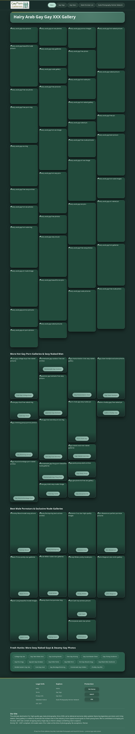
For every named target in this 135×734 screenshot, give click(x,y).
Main (52, 5)
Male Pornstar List (87, 5)
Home (58, 688)
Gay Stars (73, 5)
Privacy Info (39, 696)
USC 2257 (39, 703)
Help (37, 688)
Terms (38, 692)
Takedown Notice (41, 700)
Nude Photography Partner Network (110, 5)
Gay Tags (62, 5)
